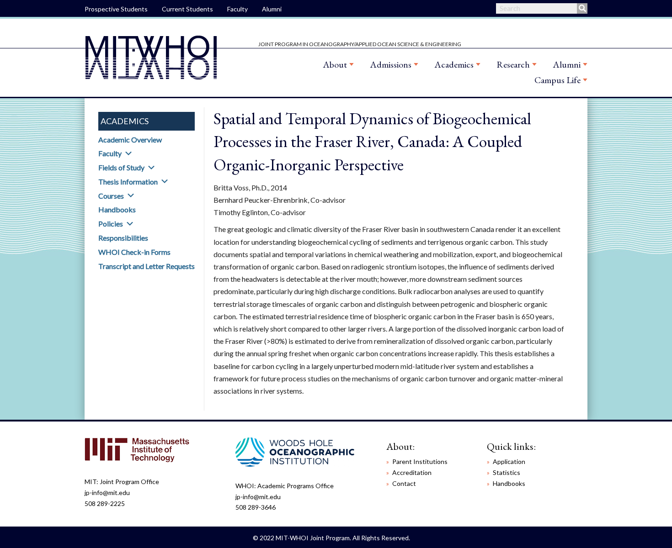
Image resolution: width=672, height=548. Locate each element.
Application (509, 461)
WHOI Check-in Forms (134, 252)
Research (513, 64)
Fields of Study (121, 167)
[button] (128, 153)
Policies (110, 223)
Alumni (272, 9)
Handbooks (117, 209)
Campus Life (557, 80)
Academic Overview (130, 139)
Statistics (506, 472)
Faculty (237, 9)
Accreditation (412, 472)
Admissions (390, 64)
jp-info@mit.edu (107, 492)
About (335, 64)
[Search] (582, 8)
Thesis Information (128, 181)
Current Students (187, 9)
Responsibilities (123, 237)
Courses (111, 195)
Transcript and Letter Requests (146, 266)
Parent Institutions (420, 461)
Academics (454, 64)
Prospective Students (116, 9)
